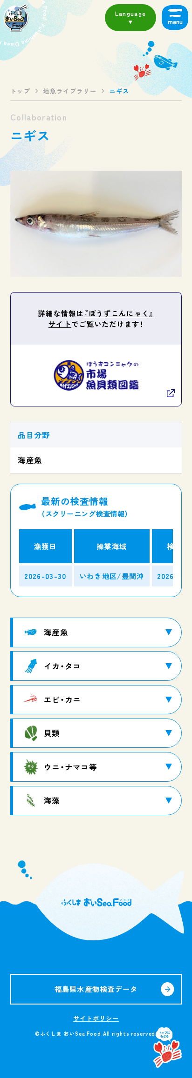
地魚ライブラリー (69, 91)
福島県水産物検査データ (96, 989)
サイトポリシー (96, 1018)
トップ (20, 91)
